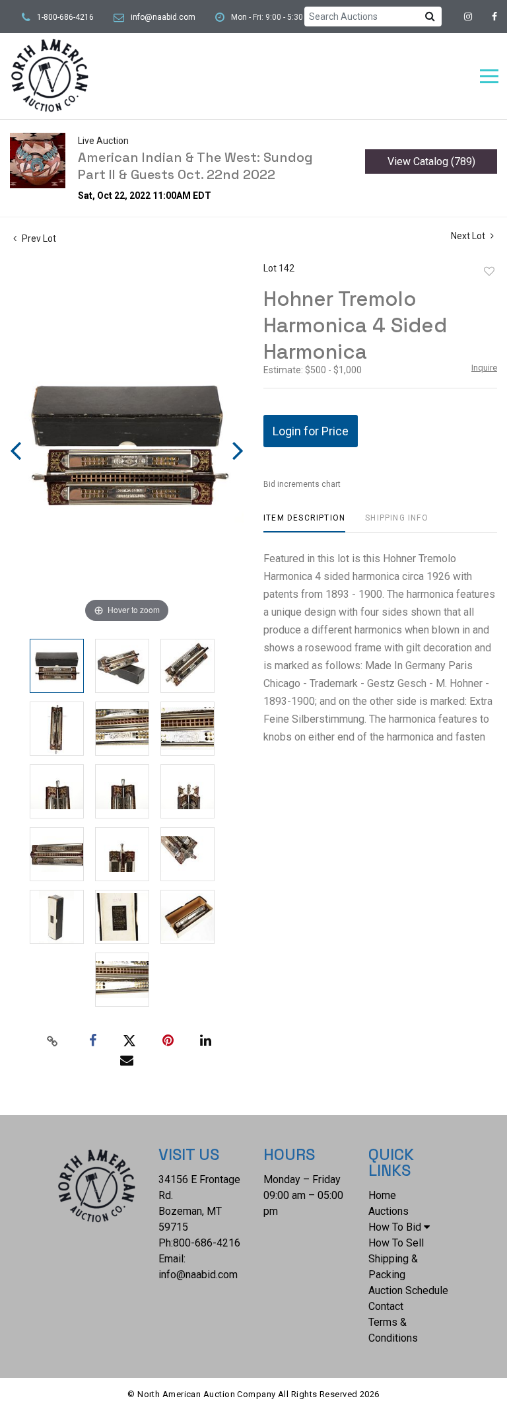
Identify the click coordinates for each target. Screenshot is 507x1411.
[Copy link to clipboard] (53, 1041)
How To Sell (396, 1243)
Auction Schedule (408, 1290)
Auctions (388, 1211)
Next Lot (469, 236)
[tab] (304, 522)
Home (382, 1195)
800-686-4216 (206, 1243)
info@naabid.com (163, 17)
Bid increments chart (302, 484)
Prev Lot (38, 238)
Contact (385, 1306)
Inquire (484, 368)
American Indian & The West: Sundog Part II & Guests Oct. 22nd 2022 (195, 166)
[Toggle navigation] (489, 76)
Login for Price (311, 431)
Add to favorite (489, 271)
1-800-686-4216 (65, 17)
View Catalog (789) (431, 161)
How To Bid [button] (394, 1227)
